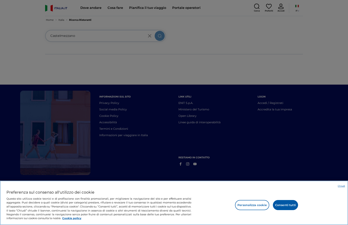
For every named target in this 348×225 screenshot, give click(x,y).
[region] (174, 203)
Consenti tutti (285, 205)
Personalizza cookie (252, 205)
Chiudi (341, 186)
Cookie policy (71, 218)
